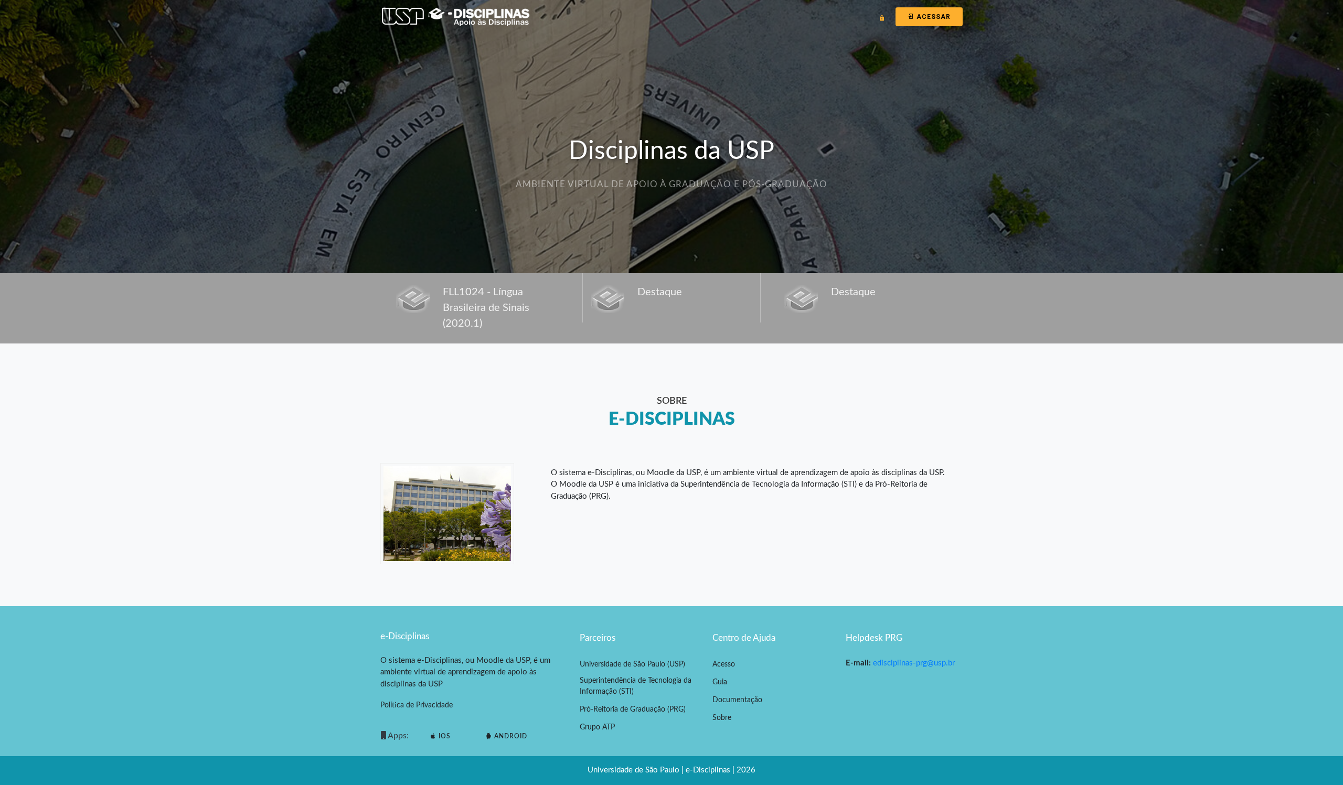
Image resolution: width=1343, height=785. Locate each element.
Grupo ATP (597, 727)
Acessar (932, 16)
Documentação (737, 700)
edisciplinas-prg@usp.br (914, 663)
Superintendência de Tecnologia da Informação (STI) (635, 686)
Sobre (721, 718)
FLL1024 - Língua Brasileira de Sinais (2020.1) (486, 308)
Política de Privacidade (416, 705)
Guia (719, 682)
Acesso (723, 664)
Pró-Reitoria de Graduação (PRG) (633, 709)
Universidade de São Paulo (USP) (632, 664)
